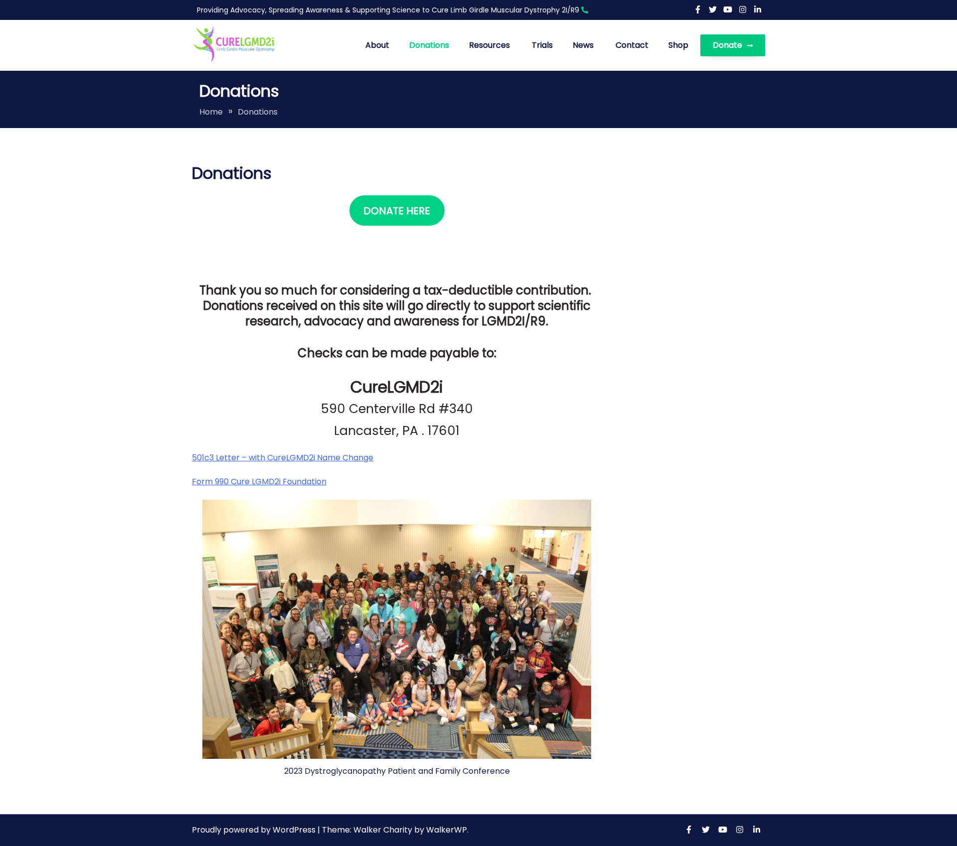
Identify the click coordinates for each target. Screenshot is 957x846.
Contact (632, 45)
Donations (429, 45)
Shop (678, 45)
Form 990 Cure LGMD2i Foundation (259, 481)
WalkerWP (446, 830)
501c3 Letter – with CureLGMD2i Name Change (282, 457)
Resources (489, 45)
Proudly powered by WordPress (255, 830)
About (377, 45)
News (583, 45)
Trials (542, 45)
